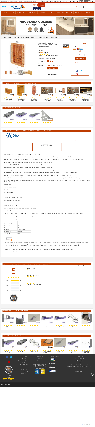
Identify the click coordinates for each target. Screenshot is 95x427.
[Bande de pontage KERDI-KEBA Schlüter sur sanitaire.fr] (47, 342)
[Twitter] (81, 71)
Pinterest (9, 362)
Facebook (7, 357)
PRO (71, 12)
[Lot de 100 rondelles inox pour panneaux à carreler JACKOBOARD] (86, 318)
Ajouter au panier (52, 68)
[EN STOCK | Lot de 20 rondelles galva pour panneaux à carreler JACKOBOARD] (34, 342)
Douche (19, 12)
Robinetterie (42, 12)
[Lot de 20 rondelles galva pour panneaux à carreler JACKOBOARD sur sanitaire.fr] (73, 318)
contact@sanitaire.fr (79, 369)
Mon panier (39, 360)
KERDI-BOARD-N (79, 141)
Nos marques (23, 369)
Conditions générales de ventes (23, 361)
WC (24, 12)
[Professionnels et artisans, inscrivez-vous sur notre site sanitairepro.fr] (39, 8)
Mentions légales (24, 364)
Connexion (39, 358)
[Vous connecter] (92, 1)
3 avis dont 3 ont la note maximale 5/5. (48, 55)
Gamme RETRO (87, 12)
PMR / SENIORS (78, 12)
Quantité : (78, 54)
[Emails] (74, 1)
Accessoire (65, 12)
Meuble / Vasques (31, 12)
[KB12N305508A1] (18, 55)
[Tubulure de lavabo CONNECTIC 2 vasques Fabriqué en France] (86, 342)
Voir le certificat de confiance (84, 265)
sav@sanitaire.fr (79, 371)
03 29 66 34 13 (64, 1)
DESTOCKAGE (6, 12)
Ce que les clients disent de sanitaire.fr (24, 372)
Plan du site (23, 358)
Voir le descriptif (52, 74)
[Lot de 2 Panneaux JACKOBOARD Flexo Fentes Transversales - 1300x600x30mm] (8, 318)
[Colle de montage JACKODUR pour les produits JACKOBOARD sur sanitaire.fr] (34, 318)
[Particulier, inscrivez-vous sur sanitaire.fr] (39, 5)
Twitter (11, 357)
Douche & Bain (23, 367)
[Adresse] (70, 1)
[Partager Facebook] (77, 71)
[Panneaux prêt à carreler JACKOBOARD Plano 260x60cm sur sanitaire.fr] (73, 342)
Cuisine (58, 12)
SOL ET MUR (50, 12)
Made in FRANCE (7, 15)
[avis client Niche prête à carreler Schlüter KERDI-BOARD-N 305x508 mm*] (41, 54)
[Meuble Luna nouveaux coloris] (47, 25)
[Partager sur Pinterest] (77, 74)
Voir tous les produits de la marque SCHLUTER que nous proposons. (20, 252)
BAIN (13, 12)
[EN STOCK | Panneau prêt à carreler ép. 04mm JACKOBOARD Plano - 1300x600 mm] (8, 115)
